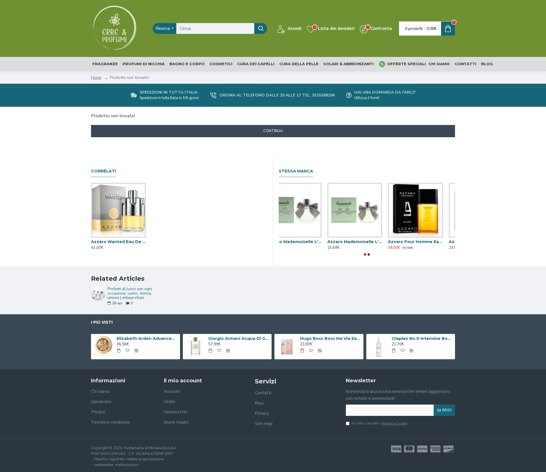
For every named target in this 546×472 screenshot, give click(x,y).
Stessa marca (296, 171)
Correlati (103, 171)
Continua (273, 131)
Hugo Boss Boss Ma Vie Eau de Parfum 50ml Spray (330, 338)
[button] (365, 254)
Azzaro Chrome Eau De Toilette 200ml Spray (303, 241)
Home (96, 77)
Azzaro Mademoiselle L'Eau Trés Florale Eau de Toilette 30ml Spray (424, 241)
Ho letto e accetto (379, 423)
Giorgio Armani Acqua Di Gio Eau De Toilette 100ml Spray (239, 338)
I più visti (102, 322)
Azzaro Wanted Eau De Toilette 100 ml (118, 241)
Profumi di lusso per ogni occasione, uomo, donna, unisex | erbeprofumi (129, 293)
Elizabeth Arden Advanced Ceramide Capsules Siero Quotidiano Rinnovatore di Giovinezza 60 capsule (147, 338)
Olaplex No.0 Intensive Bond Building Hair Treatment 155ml (422, 338)
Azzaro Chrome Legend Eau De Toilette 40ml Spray (363, 241)
